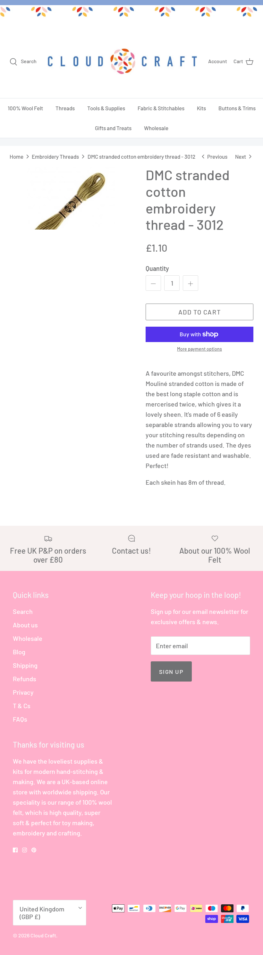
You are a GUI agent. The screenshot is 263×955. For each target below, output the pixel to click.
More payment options (199, 349)
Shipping (25, 665)
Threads (65, 108)
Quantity (157, 268)
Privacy (23, 692)
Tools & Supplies (106, 108)
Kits (201, 108)
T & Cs (21, 705)
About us (25, 625)
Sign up (171, 671)
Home (16, 156)
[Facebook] (15, 850)
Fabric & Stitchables (161, 108)
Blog (19, 652)
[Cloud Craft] (122, 61)
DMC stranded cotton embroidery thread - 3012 (141, 156)
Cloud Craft (43, 935)
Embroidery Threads (55, 156)
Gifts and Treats (113, 128)
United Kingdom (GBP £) (42, 912)
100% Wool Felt (25, 108)
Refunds (24, 679)
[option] (71, 198)
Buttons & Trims (237, 108)
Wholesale (156, 128)
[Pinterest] (33, 850)
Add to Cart (199, 312)
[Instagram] (24, 850)
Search (23, 611)
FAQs (20, 719)
